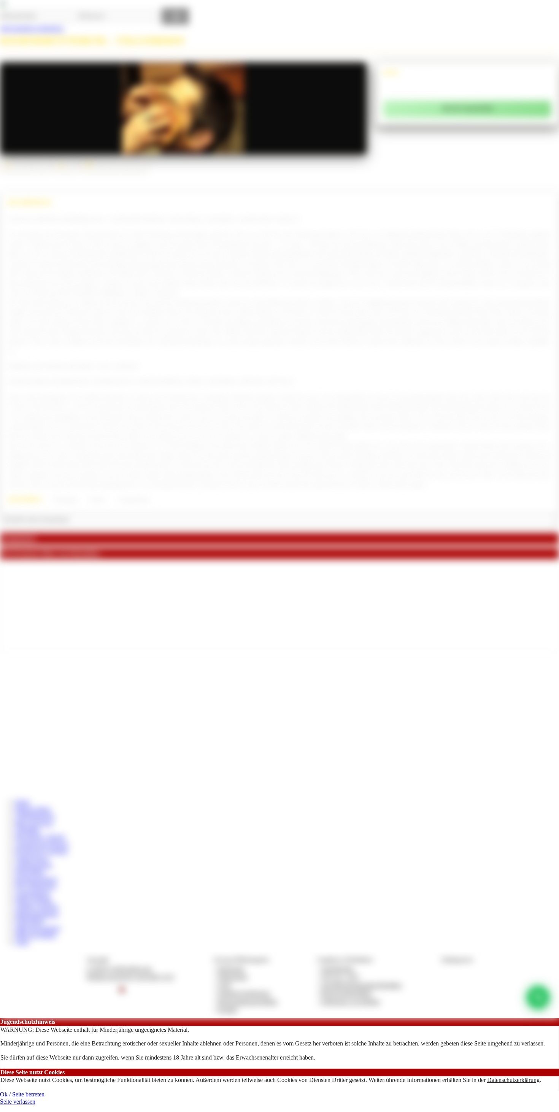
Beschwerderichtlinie (346, 993)
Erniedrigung (64, 499)
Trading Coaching (37, 907)
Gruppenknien (32, 893)
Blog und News (34, 823)
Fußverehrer (29, 921)
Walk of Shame (33, 900)
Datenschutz (233, 977)
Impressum (231, 969)
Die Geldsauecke (35, 886)
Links (22, 942)
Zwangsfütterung (133, 499)
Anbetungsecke (33, 865)
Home (22, 802)
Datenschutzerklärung (513, 1080)
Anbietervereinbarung (244, 993)
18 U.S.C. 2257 (340, 977)
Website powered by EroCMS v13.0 (130, 977)
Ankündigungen (34, 816)
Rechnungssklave (36, 879)
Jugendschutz (337, 969)
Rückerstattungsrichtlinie (247, 1001)
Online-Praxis (31, 858)
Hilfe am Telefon (35, 935)
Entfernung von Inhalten (350, 1001)
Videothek (27, 830)
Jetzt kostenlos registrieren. (32, 28)
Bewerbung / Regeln (40, 837)
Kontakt (227, 1009)
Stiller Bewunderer (37, 928)
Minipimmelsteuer (37, 914)
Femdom (97, 499)
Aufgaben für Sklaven (41, 844)
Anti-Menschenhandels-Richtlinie (361, 985)
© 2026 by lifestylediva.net (118, 969)
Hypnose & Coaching (41, 851)
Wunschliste (29, 872)
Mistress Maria (33, 809)
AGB (224, 985)
